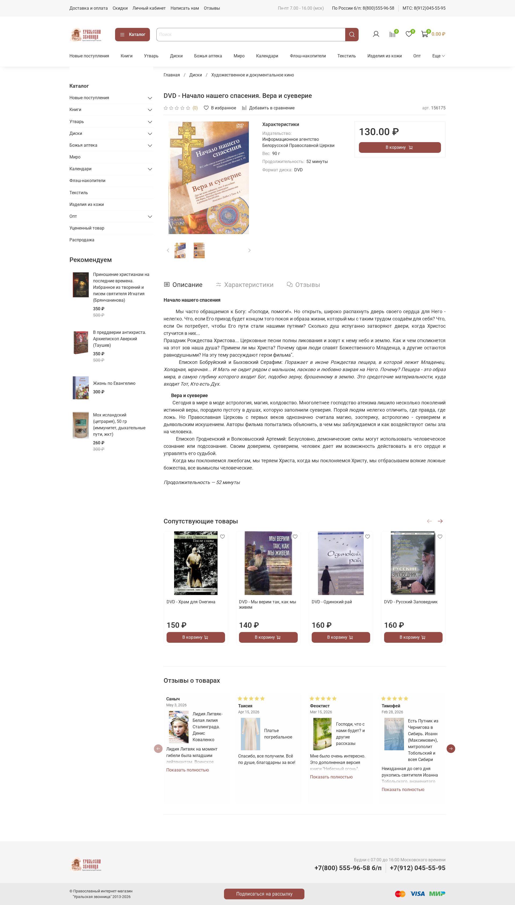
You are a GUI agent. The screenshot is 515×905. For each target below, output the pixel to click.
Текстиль (346, 55)
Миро (239, 55)
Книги (127, 55)
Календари (267, 55)
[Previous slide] (172, 177)
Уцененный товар (86, 228)
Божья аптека (208, 55)
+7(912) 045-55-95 (418, 868)
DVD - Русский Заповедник (410, 601)
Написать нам (185, 8)
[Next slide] (245, 177)
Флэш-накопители (308, 55)
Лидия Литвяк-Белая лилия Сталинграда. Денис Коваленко (207, 726)
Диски (176, 55)
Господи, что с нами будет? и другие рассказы (350, 734)
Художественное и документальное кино (252, 74)
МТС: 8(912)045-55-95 (424, 8)
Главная (172, 74)
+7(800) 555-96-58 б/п (348, 868)
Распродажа (81, 239)
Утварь (151, 55)
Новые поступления (89, 55)
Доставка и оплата (88, 8)
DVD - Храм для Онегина (191, 601)
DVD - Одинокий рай (331, 601)
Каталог (137, 34)
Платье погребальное (278, 734)
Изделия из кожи (384, 55)
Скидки (120, 8)
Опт (417, 55)
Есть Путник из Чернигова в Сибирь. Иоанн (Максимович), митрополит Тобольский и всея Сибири (423, 740)
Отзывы (212, 8)
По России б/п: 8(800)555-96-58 (363, 8)
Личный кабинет (149, 8)
